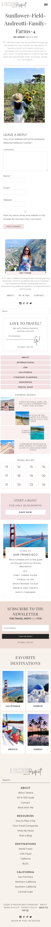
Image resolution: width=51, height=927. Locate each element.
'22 (19, 484)
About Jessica (25, 792)
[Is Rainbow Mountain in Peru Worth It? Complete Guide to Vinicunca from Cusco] (8, 447)
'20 (43, 475)
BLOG (25, 863)
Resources (25, 382)
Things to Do (25, 579)
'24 (43, 484)
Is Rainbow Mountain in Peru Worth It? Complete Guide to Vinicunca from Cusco (33, 447)
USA (25, 367)
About (10, 295)
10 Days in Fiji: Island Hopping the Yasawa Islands (33, 433)
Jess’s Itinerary (25, 592)
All (25, 571)
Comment (8, 149)
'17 (6, 475)
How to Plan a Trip (25, 821)
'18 (18, 475)
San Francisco (25, 877)
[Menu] (45, 4)
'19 (31, 475)
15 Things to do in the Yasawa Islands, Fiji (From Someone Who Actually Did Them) (33, 418)
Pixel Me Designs (31, 921)
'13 (6, 466)
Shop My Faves (25, 830)
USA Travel (25, 854)
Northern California (25, 882)
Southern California (25, 886)
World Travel (25, 849)
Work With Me (25, 807)
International (25, 362)
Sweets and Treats (25, 588)
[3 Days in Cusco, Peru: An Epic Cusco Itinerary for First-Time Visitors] (8, 404)
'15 (31, 466)
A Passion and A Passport (13, 4)
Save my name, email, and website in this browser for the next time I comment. (24, 217)
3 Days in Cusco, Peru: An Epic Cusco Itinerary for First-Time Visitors (33, 404)
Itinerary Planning (25, 377)
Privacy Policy (29, 908)
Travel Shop (25, 387)
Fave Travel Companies (25, 826)
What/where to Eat (25, 584)
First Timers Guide (25, 575)
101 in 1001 (24, 295)
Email (7, 188)
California (25, 372)
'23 (31, 484)
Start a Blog (25, 835)
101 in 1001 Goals (25, 797)
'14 (18, 466)
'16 (43, 466)
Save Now (25, 512)
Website (7, 200)
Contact (39, 295)
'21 (6, 484)
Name (7, 176)
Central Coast (25, 892)
